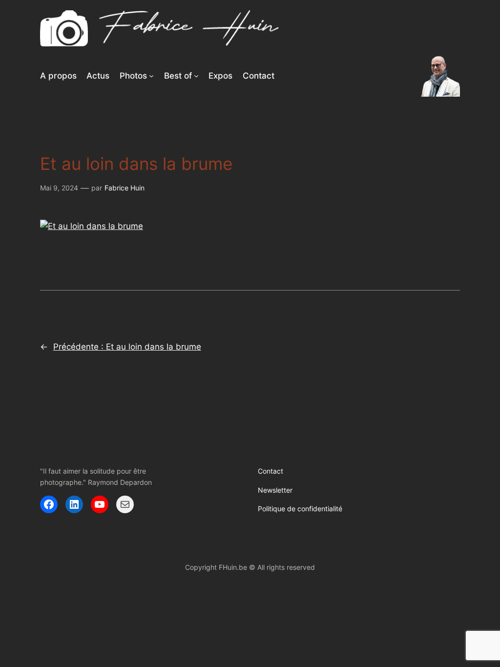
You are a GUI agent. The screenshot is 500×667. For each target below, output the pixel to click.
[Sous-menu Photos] (151, 75)
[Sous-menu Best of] (196, 75)
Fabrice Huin (124, 188)
